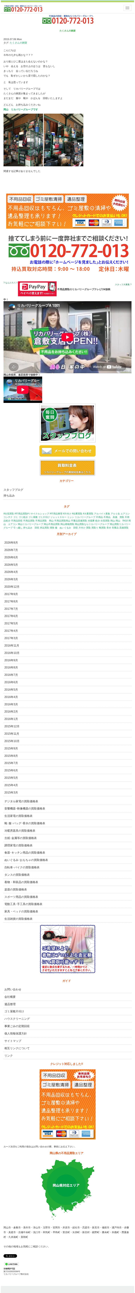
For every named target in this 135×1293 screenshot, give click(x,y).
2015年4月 (11, 785)
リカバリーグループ (85, 517)
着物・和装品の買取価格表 (21, 882)
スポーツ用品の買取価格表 (21, 896)
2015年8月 (11, 755)
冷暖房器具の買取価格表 (19, 830)
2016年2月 (11, 711)
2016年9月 (11, 660)
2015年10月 (12, 741)
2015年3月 (11, 792)
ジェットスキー (58, 517)
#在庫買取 (77, 513)
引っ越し (17, 527)
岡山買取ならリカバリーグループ (92, 524)
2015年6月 (11, 770)
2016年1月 (11, 718)
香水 (109, 527)
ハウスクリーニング (17, 1018)
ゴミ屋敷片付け (14, 1011)
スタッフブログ (13, 489)
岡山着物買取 (67, 524)
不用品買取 (29, 520)
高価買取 (123, 527)
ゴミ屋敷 (33, 517)
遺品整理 (10, 1004)
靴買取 (102, 527)
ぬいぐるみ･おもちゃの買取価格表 (26, 859)
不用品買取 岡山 (44, 520)
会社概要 (10, 996)
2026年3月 (11, 579)
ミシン (70, 517)
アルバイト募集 (102, 513)
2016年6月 (11, 682)
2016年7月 (11, 674)
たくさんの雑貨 (18, 42)
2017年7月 (11, 608)
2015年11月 (11, 733)
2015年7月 (11, 763)
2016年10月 (12, 652)
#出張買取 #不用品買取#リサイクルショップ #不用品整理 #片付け (37, 513)
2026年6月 (11, 557)
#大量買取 (88, 513)
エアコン (125, 513)
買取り (94, 527)
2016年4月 (11, 697)
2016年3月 (11, 704)
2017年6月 (11, 616)
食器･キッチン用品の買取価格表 (24, 852)
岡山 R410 (122, 520)
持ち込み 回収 (31, 527)
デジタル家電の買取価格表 (21, 801)
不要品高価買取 (79, 520)
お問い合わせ (12, 989)
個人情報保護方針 (15, 1033)
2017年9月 (11, 594)
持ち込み (9, 495)
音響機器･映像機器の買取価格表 (24, 808)
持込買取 (44, 527)
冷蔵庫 (91, 520)
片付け (82, 527)
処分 (97, 520)
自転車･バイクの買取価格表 (22, 867)
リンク (8, 1055)
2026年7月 (11, 549)
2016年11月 (11, 645)
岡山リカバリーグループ (30, 524)
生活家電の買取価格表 (18, 815)
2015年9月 (11, 748)
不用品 (99, 517)
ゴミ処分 (23, 517)
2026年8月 (11, 542)
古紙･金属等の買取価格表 (20, 838)
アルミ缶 (115, 513)
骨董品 (115, 527)
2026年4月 (11, 571)
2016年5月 (11, 689)
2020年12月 (12, 586)
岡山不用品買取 (52, 524)
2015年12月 (12, 726)
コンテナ (8, 517)
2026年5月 (11, 564)
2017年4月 (11, 630)
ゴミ (15, 517)
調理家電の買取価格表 (18, 845)
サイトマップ (12, 1040)
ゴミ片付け (44, 517)
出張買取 (105, 520)
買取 (88, 527)
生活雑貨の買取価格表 (18, 918)
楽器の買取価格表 (15, 889)
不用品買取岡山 (62, 520)
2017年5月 (11, 623)
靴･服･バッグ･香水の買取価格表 (24, 823)
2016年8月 (11, 667)
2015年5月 (11, 777)
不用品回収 (16, 520)
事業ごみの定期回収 (17, 1026)
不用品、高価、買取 (114, 517)
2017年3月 (11, 638)
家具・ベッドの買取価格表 (21, 911)
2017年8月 (11, 601)
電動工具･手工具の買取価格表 (23, 904)
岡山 (112, 520)
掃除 (52, 527)
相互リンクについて (17, 1048)
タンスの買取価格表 (17, 874)
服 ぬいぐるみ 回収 (66, 527)
